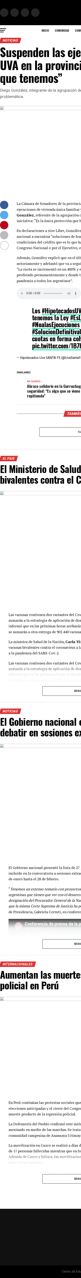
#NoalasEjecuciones (56, 324)
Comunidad (62, 30)
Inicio (45, 30)
